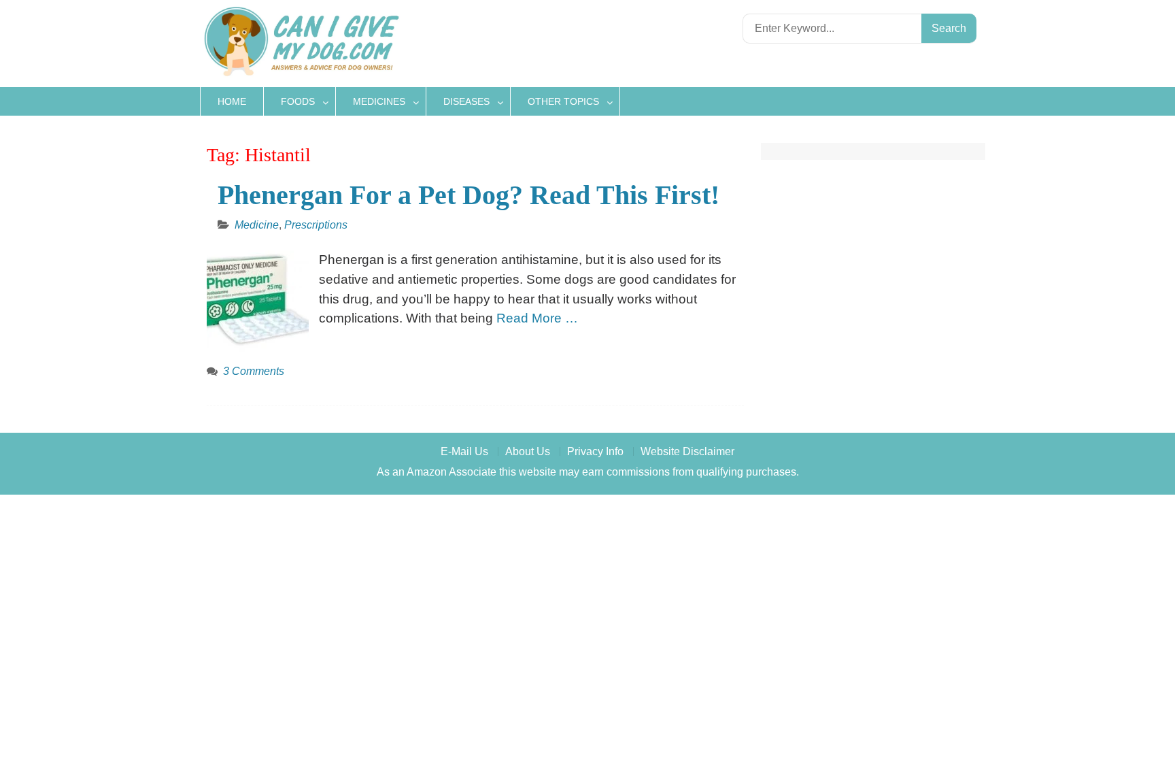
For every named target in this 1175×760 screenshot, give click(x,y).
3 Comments (253, 371)
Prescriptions (315, 225)
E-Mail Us (464, 451)
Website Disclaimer (687, 451)
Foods (298, 101)
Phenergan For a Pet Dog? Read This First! (468, 195)
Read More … (537, 318)
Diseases (466, 101)
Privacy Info (595, 451)
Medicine (257, 225)
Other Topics (563, 101)
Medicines (379, 101)
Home (232, 101)
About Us (527, 451)
